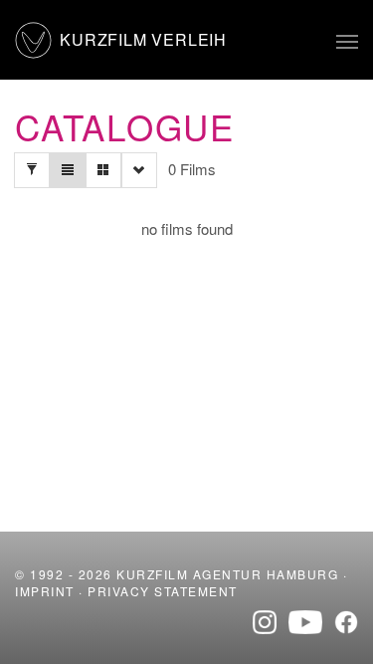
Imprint (45, 590)
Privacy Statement (163, 590)
